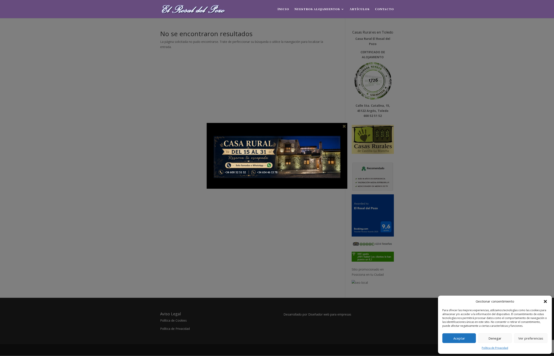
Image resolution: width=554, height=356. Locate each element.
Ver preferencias (530, 338)
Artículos (360, 9)
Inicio (283, 9)
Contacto (384, 9)
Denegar (494, 338)
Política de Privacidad (495, 348)
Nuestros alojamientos (317, 9)
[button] (545, 301)
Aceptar (459, 338)
